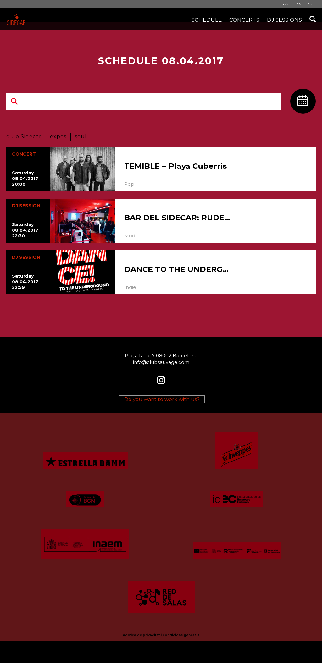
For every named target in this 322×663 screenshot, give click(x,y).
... (97, 136)
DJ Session (26, 205)
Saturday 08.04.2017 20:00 (25, 178)
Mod (129, 236)
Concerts (244, 20)
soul (81, 136)
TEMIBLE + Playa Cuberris (175, 166)
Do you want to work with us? (162, 399)
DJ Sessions (284, 20)
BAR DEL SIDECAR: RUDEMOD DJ (178, 217)
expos (58, 136)
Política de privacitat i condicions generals (161, 635)
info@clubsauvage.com (161, 362)
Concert (24, 154)
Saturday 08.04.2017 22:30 (25, 230)
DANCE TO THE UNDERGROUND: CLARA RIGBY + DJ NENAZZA (178, 269)
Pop (129, 184)
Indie (130, 287)
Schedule (207, 20)
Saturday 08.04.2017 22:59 (25, 281)
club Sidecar (24, 136)
